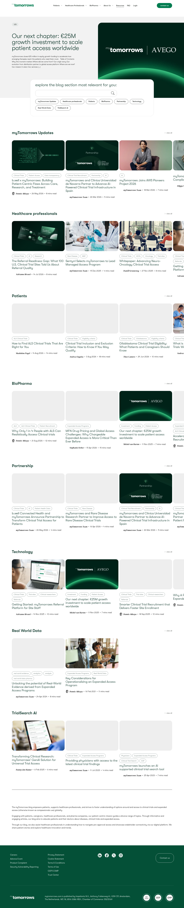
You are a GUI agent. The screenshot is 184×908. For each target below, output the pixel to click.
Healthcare (74, 6)
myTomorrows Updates (47, 101)
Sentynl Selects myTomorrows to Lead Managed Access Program (90, 262)
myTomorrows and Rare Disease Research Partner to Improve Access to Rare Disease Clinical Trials (91, 517)
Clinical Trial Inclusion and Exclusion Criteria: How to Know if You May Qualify (89, 347)
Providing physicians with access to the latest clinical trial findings (91, 762)
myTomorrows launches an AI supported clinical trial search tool (141, 767)
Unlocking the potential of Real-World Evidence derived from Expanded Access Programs (36, 686)
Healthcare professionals (72, 101)
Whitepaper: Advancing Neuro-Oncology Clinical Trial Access (140, 262)
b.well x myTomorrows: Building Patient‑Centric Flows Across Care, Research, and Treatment (35, 184)
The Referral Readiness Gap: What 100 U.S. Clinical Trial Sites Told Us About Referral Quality (38, 264)
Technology (136, 101)
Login (135, 6)
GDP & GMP (53, 871)
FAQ (128, 6)
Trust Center (53, 875)
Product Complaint (18, 863)
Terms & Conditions (56, 863)
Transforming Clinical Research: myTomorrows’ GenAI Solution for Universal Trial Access (34, 760)
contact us (164, 6)
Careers (13, 855)
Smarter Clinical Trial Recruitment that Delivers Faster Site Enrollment (144, 606)
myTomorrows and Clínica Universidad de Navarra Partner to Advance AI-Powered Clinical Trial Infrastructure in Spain (91, 186)
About (107, 6)
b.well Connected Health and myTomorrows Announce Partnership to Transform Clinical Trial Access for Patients (38, 519)
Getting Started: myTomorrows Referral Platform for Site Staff (38, 606)
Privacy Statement (56, 855)
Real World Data (44, 108)
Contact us (165, 858)
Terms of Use (53, 867)
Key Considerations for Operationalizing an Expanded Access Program (91, 681)
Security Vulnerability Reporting (24, 867)
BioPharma (106, 101)
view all (169, 133)
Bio (94, 6)
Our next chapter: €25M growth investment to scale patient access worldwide (47, 42)
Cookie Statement (56, 859)
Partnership (121, 101)
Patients (56, 6)
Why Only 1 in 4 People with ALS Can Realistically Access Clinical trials (36, 432)
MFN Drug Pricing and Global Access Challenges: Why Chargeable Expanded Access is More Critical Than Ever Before (91, 436)
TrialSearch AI (63, 108)
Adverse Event (16, 859)
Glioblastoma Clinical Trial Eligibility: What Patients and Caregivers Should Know (144, 347)
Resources (120, 6)
